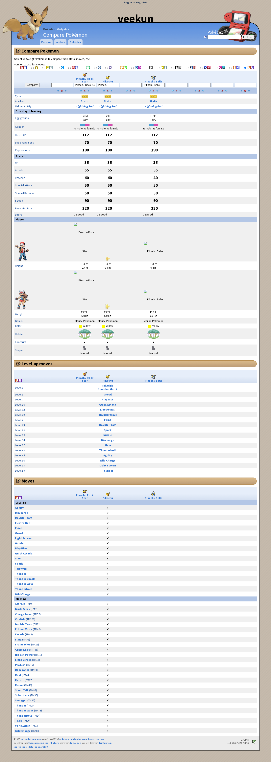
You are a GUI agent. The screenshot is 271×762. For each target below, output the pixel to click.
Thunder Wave (107, 414)
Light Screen (107, 465)
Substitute (22, 695)
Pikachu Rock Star (84, 80)
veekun (136, 18)
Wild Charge (107, 460)
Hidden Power (24, 655)
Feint (107, 420)
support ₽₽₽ (41, 747)
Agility (107, 455)
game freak (88, 739)
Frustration (23, 644)
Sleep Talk (22, 690)
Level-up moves (36, 364)
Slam (108, 445)
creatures (100, 739)
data (30, 747)
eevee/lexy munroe (31, 739)
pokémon (64, 739)
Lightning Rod (84, 106)
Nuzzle (107, 435)
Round (19, 685)
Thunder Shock (107, 389)
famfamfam (105, 743)
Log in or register (135, 2)
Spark (107, 430)
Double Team (107, 425)
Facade (19, 634)
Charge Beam (23, 614)
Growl (108, 394)
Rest (18, 675)
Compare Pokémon (40, 51)
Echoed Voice (23, 629)
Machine (21, 599)
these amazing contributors (43, 743)
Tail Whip (107, 385)
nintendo (75, 739)
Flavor (20, 219)
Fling (18, 639)
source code (20, 747)
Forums (46, 42)
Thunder (107, 470)
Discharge (107, 440)
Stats (19, 156)
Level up (21, 502)
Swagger (21, 700)
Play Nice (107, 399)
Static (85, 101)
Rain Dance (22, 670)
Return (19, 680)
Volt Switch (22, 726)
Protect (20, 665)
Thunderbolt (107, 450)
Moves (27, 481)
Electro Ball (107, 409)
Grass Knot (22, 649)
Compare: (32, 84)
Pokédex (49, 29)
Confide (20, 619)
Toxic (18, 720)
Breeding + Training (28, 111)
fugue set (75, 743)
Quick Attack (107, 404)
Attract (20, 604)
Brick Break (22, 609)
